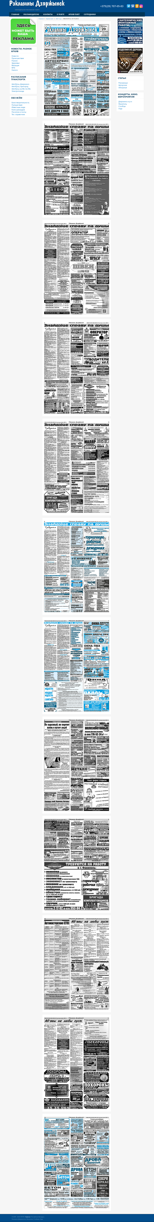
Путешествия (17, 105)
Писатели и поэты (19, 112)
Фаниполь (122, 104)
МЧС (13, 68)
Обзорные (122, 87)
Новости (15, 56)
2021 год (58, 19)
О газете (60, 14)
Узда (120, 108)
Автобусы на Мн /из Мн (21, 89)
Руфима (27, 1217)
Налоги (15, 70)
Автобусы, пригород (20, 86)
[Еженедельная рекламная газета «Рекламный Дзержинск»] (37, 4)
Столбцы (122, 106)
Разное (14, 61)
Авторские (122, 85)
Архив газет (74, 14)
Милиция (15, 65)
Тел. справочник (18, 114)
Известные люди (18, 107)
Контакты (48, 14)
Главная (15, 14)
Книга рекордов (18, 110)
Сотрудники (90, 14)
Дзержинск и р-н (125, 101)
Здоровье (15, 63)
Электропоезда (18, 91)
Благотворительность (20, 102)
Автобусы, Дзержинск (20, 84)
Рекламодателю (31, 14)
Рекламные (123, 83)
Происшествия (18, 58)
